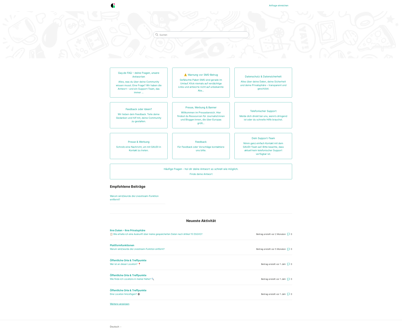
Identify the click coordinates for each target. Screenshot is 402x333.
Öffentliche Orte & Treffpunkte (128, 260)
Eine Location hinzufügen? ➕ (125, 294)
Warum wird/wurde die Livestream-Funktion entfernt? (134, 198)
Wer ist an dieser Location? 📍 (125, 264)
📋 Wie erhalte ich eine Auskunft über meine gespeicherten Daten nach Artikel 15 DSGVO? (156, 234)
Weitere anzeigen (119, 303)
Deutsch (115, 326)
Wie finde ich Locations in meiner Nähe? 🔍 (132, 279)
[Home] (113, 5)
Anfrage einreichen (278, 5)
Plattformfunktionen (122, 245)
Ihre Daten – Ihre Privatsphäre (127, 230)
